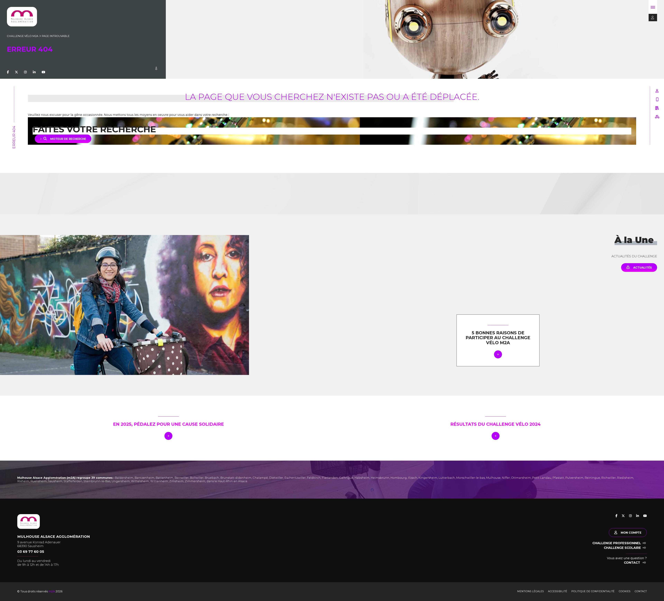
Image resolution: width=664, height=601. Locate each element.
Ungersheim (121, 481)
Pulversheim (574, 477)
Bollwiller (197, 477)
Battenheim (164, 477)
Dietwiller (276, 477)
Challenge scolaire (622, 548)
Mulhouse (493, 477)
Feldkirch (314, 477)
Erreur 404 (14, 137)
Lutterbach (447, 477)
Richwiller (608, 477)
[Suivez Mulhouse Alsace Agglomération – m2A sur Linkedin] (34, 72)
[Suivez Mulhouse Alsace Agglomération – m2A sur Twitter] (16, 72)
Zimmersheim (195, 481)
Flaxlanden (330, 477)
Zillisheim (176, 481)
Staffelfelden (73, 481)
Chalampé (260, 477)
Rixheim (23, 481)
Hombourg (398, 477)
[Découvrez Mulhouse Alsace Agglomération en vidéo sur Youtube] (43, 72)
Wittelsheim (140, 481)
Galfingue (346, 477)
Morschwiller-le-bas (470, 477)
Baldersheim (124, 477)
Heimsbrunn (380, 477)
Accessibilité (557, 591)
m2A (51, 591)
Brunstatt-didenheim (235, 477)
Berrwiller (181, 477)
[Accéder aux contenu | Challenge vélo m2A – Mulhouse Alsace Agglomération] (156, 72)
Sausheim (55, 481)
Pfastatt (558, 477)
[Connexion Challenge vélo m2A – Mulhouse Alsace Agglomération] (651, 18)
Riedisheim (625, 477)
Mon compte (631, 532)
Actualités (642, 267)
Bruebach (212, 477)
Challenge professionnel (616, 543)
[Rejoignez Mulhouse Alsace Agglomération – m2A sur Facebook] (8, 72)
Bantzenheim (144, 477)
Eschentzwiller (295, 477)
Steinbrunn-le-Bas (97, 481)
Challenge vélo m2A (22, 36)
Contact (632, 563)
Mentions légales (530, 591)
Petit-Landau (541, 477)
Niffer (506, 477)
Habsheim (362, 477)
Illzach (412, 477)
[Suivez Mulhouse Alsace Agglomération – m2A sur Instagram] (25, 72)
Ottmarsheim (521, 477)
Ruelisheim (38, 481)
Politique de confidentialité (593, 591)
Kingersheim (427, 477)
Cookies (624, 591)
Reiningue (592, 477)
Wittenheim (159, 481)
